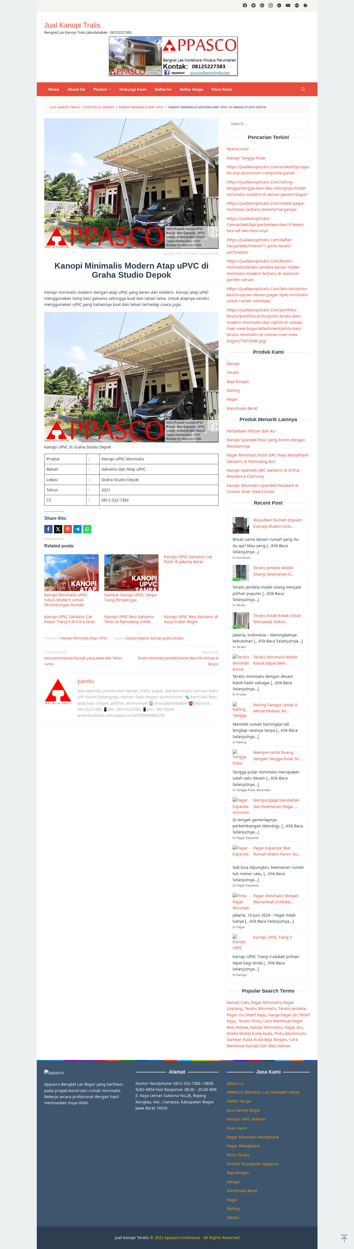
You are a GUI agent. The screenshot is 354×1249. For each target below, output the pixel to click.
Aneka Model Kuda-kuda (249, 1033)
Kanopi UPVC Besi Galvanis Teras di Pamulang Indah (129, 619)
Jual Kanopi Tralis (72, 25)
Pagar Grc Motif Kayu (246, 1014)
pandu (85, 681)
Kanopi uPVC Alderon (246, 1119)
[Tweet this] (58, 529)
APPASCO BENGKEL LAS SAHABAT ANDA (263, 1092)
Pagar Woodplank (243, 1145)
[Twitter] (253, 6)
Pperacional (238, 148)
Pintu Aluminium (290, 1033)
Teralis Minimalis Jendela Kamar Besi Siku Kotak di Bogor (177, 658)
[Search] (303, 89)
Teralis (233, 372)
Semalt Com (238, 1002)
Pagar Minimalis (266, 1002)
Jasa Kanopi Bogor (244, 1110)
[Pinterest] (262, 6)
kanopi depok (137, 638)
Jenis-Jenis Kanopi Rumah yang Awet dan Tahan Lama (83, 658)
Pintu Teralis (238, 1155)
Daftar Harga (239, 1101)
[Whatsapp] (87, 529)
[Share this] (48, 529)
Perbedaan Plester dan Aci (251, 431)
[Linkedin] (279, 6)
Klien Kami (237, 1128)
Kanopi (233, 363)
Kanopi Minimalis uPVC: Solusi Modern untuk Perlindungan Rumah (66, 599)
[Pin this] (68, 529)
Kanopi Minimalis (266, 1027)
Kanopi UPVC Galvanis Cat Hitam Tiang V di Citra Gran (69, 619)
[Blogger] (305, 6)
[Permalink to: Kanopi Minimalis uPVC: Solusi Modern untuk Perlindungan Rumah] (71, 572)
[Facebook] (245, 6)
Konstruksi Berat (242, 408)
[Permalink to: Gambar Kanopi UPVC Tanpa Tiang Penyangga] (131, 572)
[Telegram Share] (77, 529)
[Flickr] (297, 6)
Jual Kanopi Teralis (132, 1237)
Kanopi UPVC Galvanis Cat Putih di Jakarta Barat (188, 559)
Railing (233, 390)
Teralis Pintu (249, 1021)
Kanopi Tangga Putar (246, 157)
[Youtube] (288, 6)
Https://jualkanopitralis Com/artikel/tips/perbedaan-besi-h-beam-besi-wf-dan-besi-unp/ (265, 224)
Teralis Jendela (292, 1008)
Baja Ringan (238, 381)
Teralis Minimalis (260, 1008)
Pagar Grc (294, 1027)
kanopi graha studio (167, 638)
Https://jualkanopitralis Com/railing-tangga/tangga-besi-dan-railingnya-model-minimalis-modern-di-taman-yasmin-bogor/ (267, 188)
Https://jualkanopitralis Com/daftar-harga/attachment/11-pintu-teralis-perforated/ (260, 245)
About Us (235, 1083)
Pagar (232, 399)
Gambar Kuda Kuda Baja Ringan (257, 1039)
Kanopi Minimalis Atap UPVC (84, 638)
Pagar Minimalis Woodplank (253, 1137)
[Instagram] (270, 6)
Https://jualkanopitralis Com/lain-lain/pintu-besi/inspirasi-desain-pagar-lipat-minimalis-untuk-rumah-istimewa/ (268, 294)
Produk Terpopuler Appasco (252, 1163)
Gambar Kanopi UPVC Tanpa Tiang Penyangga (130, 597)
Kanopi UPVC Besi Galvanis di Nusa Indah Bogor (191, 619)
